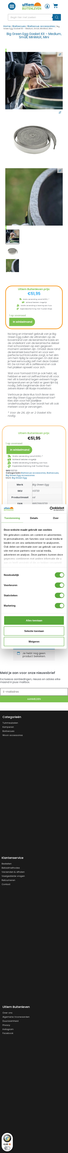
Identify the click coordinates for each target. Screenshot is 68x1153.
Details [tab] (34, 517)
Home (7, 26)
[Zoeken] (57, 17)
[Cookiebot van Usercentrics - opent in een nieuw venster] (49, 509)
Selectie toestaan (34, 630)
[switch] (59, 585)
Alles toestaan (34, 620)
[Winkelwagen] (55, 6)
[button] (12, 6)
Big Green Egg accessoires (20, 475)
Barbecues (19, 26)
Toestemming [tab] (12, 517)
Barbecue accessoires (41, 26)
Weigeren (34, 641)
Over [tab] (56, 517)
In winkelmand (22, 322)
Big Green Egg (19, 477)
